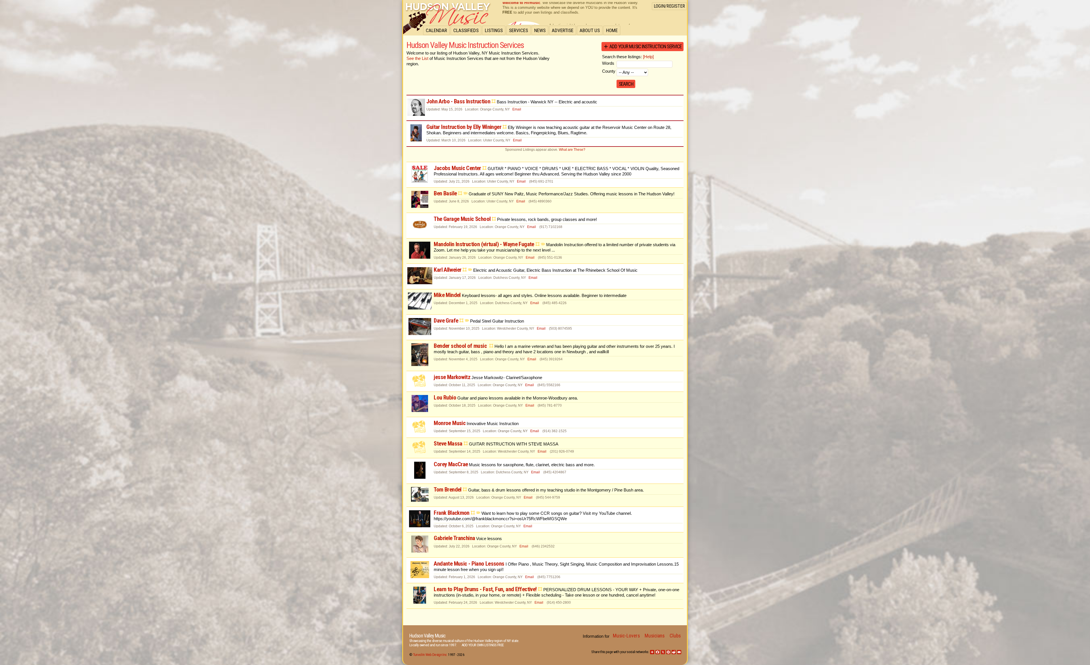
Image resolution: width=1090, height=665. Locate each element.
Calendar (436, 30)
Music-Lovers (626, 636)
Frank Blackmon (451, 512)
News (540, 30)
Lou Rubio (445, 397)
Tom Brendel (447, 489)
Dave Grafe (446, 320)
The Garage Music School (462, 219)
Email (516, 109)
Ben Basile (445, 193)
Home (612, 30)
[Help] (648, 57)
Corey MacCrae (451, 464)
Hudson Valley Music (427, 636)
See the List (417, 58)
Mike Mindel (447, 295)
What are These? (572, 149)
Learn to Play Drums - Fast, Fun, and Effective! (485, 589)
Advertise (562, 30)
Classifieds (466, 30)
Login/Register (669, 6)
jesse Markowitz (452, 377)
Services (518, 30)
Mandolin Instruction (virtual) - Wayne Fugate (484, 244)
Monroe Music (450, 423)
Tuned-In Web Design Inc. (430, 655)
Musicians (655, 636)
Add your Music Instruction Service (645, 46)
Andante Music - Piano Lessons (469, 563)
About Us (590, 30)
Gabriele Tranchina (454, 538)
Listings (494, 30)
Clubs (675, 636)
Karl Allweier (447, 269)
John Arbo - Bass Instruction (458, 101)
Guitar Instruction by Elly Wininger (463, 127)
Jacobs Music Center (457, 168)
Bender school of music (461, 345)
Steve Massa (448, 443)
